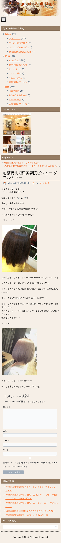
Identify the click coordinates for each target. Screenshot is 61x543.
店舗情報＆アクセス (18, 82)
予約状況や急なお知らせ (20, 52)
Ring (7, 86)
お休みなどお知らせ (18, 65)
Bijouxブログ (14, 38)
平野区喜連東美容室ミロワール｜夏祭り (21, 162)
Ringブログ (14, 91)
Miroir (7, 56)
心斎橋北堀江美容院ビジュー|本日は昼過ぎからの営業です (31, 166)
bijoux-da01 (44, 183)
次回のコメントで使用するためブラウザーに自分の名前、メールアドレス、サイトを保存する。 (30, 464)
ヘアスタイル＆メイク (19, 47)
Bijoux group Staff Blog (30, 3)
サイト (6, 450)
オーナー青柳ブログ (18, 43)
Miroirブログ (14, 60)
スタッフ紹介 (15, 73)
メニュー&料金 (15, 78)
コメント (6, 407)
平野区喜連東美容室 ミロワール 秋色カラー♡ (27, 515)
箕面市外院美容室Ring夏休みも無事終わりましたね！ (30, 511)
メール (6, 440)
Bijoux (8, 34)
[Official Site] (30, 133)
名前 (5, 431)
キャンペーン (15, 69)
